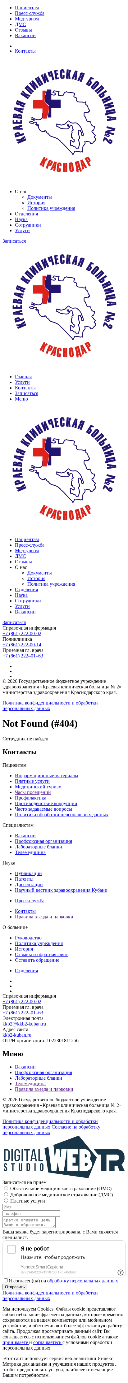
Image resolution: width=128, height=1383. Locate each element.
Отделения (26, 213)
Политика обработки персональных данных (61, 814)
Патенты (24, 879)
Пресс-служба (29, 13)
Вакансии (25, 35)
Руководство (28, 937)
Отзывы (23, 30)
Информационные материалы (46, 775)
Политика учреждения (51, 208)
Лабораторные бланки (38, 846)
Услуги (22, 230)
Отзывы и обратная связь (41, 954)
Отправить (15, 1287)
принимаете (15, 1342)
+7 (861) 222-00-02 (21, 633)
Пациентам (27, 7)
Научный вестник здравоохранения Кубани (61, 890)
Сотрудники (28, 225)
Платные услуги (32, 781)
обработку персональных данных (82, 1280)
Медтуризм (27, 18)
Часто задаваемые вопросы (43, 809)
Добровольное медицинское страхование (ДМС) (61, 1194)
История (36, 202)
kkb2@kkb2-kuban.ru (24, 1023)
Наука (21, 219)
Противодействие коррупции (46, 803)
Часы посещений (33, 792)
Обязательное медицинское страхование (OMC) (61, 1188)
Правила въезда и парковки (44, 916)
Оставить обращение (37, 960)
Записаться (14, 241)
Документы (39, 197)
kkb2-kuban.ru (16, 1035)
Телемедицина (30, 852)
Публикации (28, 873)
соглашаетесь (47, 1342)
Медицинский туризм (38, 786)
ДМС (20, 24)
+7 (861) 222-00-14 (21, 644)
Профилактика (30, 797)
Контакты (25, 51)
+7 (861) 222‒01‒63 (22, 655)
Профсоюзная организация (43, 841)
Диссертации (29, 884)
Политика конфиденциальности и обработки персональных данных (50, 705)
